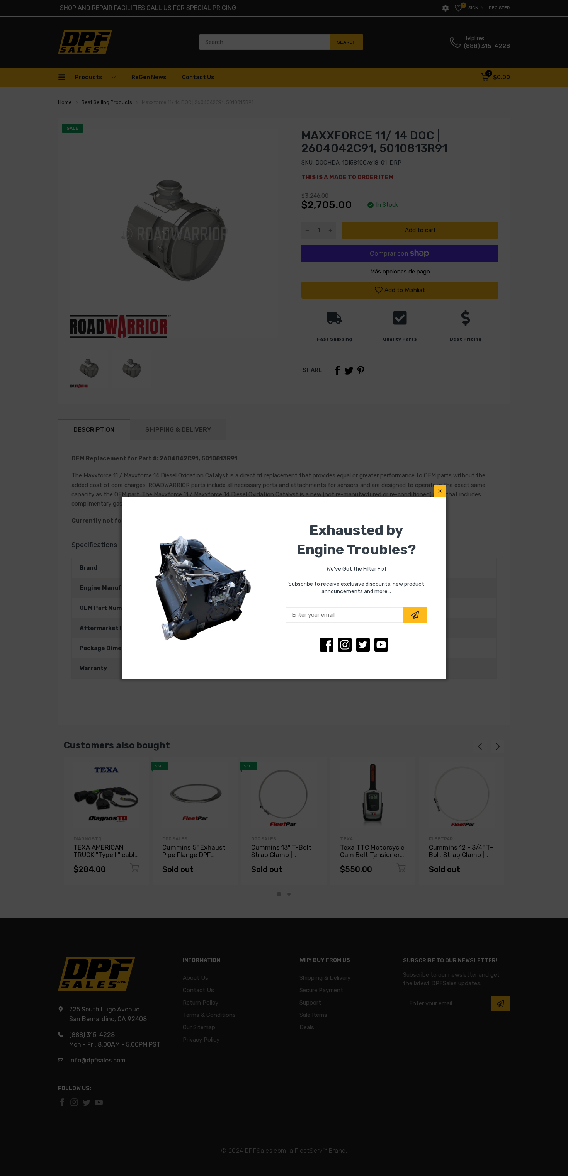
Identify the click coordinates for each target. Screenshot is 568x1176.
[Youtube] (381, 645)
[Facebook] (326, 645)
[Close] (440, 491)
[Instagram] (363, 645)
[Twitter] (345, 645)
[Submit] (415, 615)
